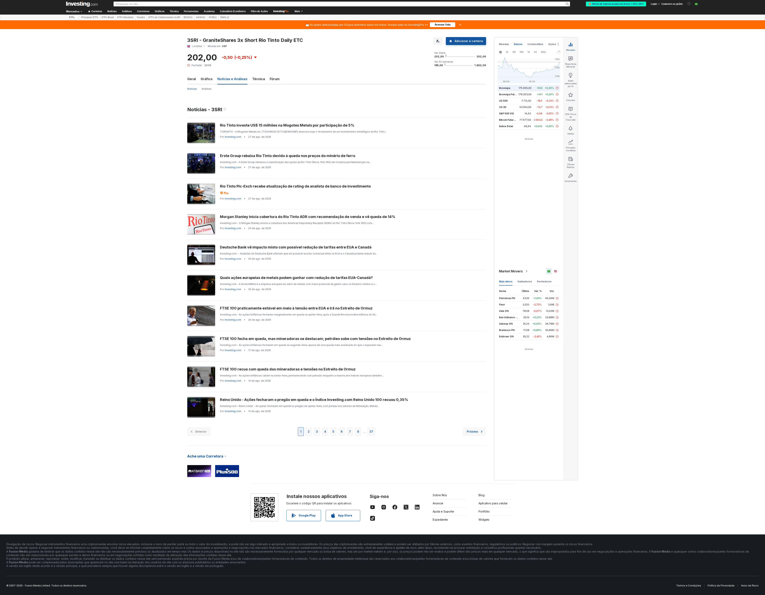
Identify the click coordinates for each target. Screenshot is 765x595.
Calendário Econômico (233, 11)
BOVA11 (188, 17)
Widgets (484, 519)
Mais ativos (505, 281)
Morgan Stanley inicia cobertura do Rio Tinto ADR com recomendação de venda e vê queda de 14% (307, 217)
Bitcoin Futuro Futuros (512, 119)
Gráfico (207, 79)
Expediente (440, 519)
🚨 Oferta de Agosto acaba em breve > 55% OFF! (616, 4)
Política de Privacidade (721, 585)
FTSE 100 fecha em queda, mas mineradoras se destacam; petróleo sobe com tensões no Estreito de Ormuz (315, 339)
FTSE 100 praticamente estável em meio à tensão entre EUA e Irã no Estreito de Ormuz (296, 308)
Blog (481, 495)
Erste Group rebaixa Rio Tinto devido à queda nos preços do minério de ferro (287, 156)
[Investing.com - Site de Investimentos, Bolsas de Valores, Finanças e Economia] (82, 4)
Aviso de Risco (749, 585)
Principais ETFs (89, 17)
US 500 (503, 100)
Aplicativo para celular (493, 503)
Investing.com (233, 136)
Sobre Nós (440, 495)
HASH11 (200, 17)
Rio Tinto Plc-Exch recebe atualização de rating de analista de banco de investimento (295, 186)
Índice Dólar (506, 126)
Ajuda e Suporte (443, 511)
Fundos (141, 17)
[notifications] (689, 4)
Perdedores (544, 281)
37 (371, 431)
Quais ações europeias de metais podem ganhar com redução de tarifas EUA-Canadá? (296, 278)
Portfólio (484, 511)
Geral (191, 79)
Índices (518, 44)
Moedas (504, 44)
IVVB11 (213, 17)
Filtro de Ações (259, 11)
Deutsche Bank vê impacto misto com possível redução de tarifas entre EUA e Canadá (296, 247)
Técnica (258, 79)
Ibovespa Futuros (509, 94)
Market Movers (511, 271)
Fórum (275, 79)
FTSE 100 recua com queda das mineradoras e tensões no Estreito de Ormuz (288, 369)
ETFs (72, 17)
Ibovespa (504, 87)
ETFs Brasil (108, 17)
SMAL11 (224, 17)
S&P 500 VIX (506, 113)
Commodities (535, 44)
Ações (552, 44)
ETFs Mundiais (125, 17)
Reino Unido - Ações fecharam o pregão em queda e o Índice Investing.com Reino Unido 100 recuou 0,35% (314, 400)
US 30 (502, 107)
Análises (207, 88)
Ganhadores (524, 281)
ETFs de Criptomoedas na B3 (164, 17)
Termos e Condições (688, 585)
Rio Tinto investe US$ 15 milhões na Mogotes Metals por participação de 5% (287, 125)
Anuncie (438, 503)
